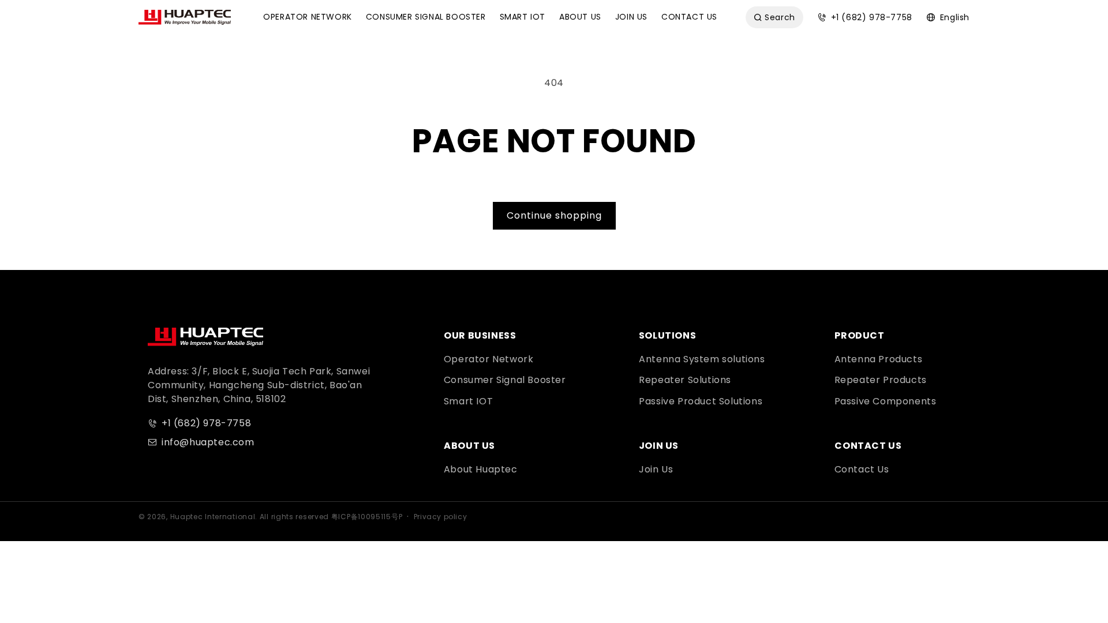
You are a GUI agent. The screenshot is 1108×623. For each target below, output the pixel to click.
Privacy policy (440, 516)
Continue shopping (554, 215)
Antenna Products (878, 359)
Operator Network (489, 359)
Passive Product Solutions (700, 401)
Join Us (656, 469)
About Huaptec (481, 469)
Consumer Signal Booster (505, 379)
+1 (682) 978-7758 (206, 423)
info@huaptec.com (208, 442)
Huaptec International (213, 516)
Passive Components (885, 401)
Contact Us (861, 469)
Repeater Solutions (685, 379)
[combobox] (774, 17)
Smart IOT (468, 401)
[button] (307, 17)
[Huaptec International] (205, 337)
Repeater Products (880, 379)
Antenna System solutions (702, 359)
